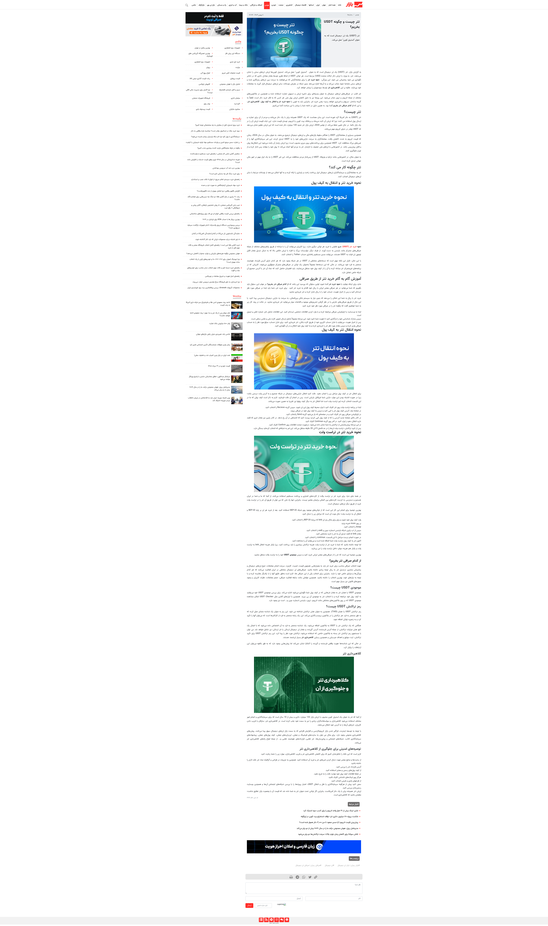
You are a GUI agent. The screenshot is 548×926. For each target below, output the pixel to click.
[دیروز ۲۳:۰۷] (237, 315)
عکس (194, 5)
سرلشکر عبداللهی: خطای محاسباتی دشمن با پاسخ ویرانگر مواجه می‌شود (209, 378)
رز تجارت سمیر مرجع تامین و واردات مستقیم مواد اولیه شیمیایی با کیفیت (213, 142)
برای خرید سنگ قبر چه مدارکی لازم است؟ (224, 173)
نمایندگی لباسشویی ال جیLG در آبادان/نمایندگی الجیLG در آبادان (216, 233)
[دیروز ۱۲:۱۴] (237, 326)
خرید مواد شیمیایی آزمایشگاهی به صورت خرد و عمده (220, 185)
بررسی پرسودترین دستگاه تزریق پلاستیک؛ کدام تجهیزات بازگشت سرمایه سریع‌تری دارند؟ (214, 226)
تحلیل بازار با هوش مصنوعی (230, 84)
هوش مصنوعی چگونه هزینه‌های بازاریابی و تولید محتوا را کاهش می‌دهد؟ (213, 253)
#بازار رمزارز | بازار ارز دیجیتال (349, 865)
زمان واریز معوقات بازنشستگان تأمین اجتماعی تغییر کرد (210, 344)
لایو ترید (237, 103)
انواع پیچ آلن (205, 73)
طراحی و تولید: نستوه (274, 923)
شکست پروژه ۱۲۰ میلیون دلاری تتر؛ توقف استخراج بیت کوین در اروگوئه (329, 816)
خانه (339, 5)
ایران (318, 5)
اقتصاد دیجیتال (300, 5)
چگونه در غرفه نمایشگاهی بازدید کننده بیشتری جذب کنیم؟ (218, 148)
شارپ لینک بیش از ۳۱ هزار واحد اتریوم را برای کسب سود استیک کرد (330, 810)
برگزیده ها (237, 118)
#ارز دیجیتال (329, 865)
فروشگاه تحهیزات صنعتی (201, 98)
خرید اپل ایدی (235, 62)
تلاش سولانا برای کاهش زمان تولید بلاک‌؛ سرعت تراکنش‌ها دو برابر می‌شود (328, 834)
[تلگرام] (271, 920)
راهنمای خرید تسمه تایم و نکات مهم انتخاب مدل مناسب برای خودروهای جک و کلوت (213, 269)
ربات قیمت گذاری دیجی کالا (200, 78)
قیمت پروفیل (235, 78)
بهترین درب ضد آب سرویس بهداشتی (226, 168)
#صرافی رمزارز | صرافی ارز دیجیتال (308, 865)
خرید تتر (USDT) (349, 246)
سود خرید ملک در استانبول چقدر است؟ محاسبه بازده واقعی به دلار (215, 131)
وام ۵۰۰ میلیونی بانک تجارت (219, 323)
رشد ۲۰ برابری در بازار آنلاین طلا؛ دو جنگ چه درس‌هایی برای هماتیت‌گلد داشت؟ (214, 198)
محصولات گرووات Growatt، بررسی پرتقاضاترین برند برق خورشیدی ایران (214, 287)
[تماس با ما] (281, 920)
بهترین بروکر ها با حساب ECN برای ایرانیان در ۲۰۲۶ (221, 219)
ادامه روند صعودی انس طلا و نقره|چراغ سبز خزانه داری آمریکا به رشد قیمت (208, 304)
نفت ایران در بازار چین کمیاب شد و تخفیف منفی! (212, 355)
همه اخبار (332, 5)
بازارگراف (202, 5)
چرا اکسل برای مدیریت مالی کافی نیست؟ (199, 91)
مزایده (238, 67)
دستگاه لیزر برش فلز (232, 53)
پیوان (208, 67)
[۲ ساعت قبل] (237, 347)
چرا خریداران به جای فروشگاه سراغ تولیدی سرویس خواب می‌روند (216, 282)
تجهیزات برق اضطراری (232, 48)
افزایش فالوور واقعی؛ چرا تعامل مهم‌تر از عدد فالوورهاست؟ (218, 191)
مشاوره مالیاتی (234, 109)
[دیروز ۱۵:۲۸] (237, 305)
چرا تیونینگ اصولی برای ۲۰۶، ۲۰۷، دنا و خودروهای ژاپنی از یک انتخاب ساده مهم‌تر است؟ (215, 260)
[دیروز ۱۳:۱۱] (237, 379)
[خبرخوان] (266, 920)
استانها (311, 5)
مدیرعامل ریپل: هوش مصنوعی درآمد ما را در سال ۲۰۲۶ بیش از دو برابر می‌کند (327, 828)
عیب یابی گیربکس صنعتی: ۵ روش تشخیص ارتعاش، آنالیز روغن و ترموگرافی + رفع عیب (215, 206)
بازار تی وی (211, 5)
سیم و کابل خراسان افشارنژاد (229, 89)
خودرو (274, 5)
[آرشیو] (261, 920)
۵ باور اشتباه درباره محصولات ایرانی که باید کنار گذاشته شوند (217, 239)
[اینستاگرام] (276, 920)
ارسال (249, 905)
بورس (267, 5)
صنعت (281, 5)
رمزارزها (349, 15)
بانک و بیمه (243, 5)
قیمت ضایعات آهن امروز (231, 73)
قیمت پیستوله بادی (203, 109)
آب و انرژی (232, 5)
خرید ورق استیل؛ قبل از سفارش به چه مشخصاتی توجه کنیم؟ (217, 125)
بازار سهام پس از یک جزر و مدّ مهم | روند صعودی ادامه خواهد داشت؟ (210, 314)
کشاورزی (289, 5)
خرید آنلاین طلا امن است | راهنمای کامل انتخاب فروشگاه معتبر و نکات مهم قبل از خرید (214, 246)
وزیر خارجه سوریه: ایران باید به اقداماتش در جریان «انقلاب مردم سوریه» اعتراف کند (209, 399)
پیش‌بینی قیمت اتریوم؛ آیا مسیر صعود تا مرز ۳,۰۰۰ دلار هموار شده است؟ (328, 822)
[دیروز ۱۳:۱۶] (237, 337)
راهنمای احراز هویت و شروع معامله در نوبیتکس (222, 276)
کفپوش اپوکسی (204, 84)
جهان (324, 5)
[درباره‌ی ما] (287, 920)
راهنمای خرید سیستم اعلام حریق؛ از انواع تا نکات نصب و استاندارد (215, 179)
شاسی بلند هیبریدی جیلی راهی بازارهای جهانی (213, 334)
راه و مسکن (221, 5)
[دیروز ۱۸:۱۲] (237, 358)
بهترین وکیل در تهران (202, 48)
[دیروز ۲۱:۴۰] (237, 389)
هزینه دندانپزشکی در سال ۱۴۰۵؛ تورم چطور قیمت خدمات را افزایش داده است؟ (213, 161)
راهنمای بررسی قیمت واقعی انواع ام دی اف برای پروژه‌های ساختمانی (215, 213)
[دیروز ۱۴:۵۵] (237, 400)
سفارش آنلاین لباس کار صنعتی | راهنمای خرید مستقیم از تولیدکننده (215, 153)
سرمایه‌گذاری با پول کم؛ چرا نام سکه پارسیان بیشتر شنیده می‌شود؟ (215, 136)
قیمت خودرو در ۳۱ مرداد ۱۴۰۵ (219, 366)
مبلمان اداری (235, 98)
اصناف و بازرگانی (256, 5)
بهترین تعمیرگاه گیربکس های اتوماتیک (201, 55)
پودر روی (207, 103)
